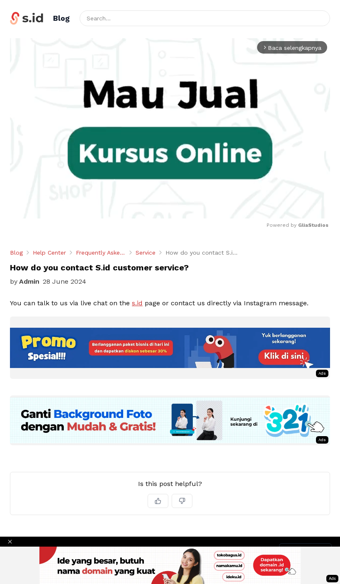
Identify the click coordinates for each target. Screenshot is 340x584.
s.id (137, 303)
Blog (16, 252)
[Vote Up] (158, 501)
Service (145, 252)
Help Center (49, 252)
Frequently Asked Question (101, 252)
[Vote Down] (182, 501)
